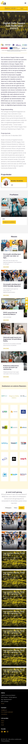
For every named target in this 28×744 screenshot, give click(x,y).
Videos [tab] (15, 507)
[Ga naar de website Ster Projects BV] (4, 396)
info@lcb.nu (4, 710)
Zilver (2, 722)
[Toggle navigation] (25, 3)
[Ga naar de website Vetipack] (23, 459)
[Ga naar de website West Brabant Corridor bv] (23, 396)
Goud (2, 724)
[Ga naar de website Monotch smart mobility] (14, 427)
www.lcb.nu (4, 714)
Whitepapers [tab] (8, 507)
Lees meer (6, 266)
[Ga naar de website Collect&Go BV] (4, 474)
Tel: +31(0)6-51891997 (7, 712)
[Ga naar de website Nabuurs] (23, 427)
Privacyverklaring (5, 741)
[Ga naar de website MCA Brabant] (4, 411)
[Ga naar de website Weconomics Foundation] (4, 459)
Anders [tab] (21, 507)
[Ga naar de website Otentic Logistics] (23, 474)
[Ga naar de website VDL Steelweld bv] (23, 443)
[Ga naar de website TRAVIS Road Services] (14, 443)
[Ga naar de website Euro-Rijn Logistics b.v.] (14, 474)
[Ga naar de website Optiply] (4, 443)
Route (2, 703)
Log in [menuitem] (21, 8)
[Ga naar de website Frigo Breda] (23, 411)
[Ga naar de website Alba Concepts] (14, 459)
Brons (2, 720)
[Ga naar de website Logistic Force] (4, 427)
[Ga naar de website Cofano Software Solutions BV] (14, 411)
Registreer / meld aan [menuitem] (10, 8)
